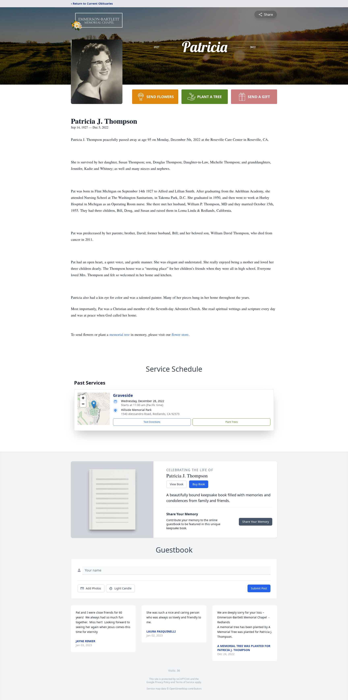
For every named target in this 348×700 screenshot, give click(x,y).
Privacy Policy (162, 682)
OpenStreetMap (178, 688)
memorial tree (119, 334)
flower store (180, 334)
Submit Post (259, 588)
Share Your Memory (255, 522)
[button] (93, 404)
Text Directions (152, 422)
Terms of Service (185, 682)
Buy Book (199, 484)
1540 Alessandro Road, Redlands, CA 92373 (150, 414)
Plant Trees (231, 422)
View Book (176, 484)
